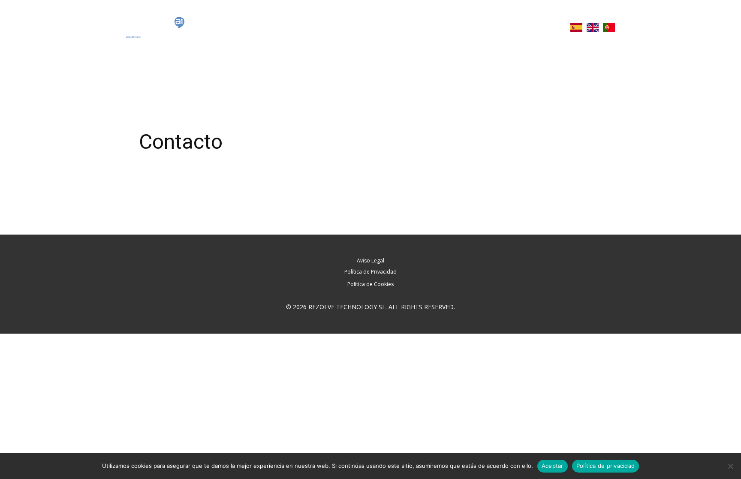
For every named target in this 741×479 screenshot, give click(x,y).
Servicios (495, 27)
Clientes (532, 27)
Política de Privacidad (370, 271)
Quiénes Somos (445, 27)
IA (558, 27)
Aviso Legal (370, 260)
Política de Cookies (370, 284)
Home (400, 27)
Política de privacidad (605, 465)
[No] (730, 466)
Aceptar (552, 465)
